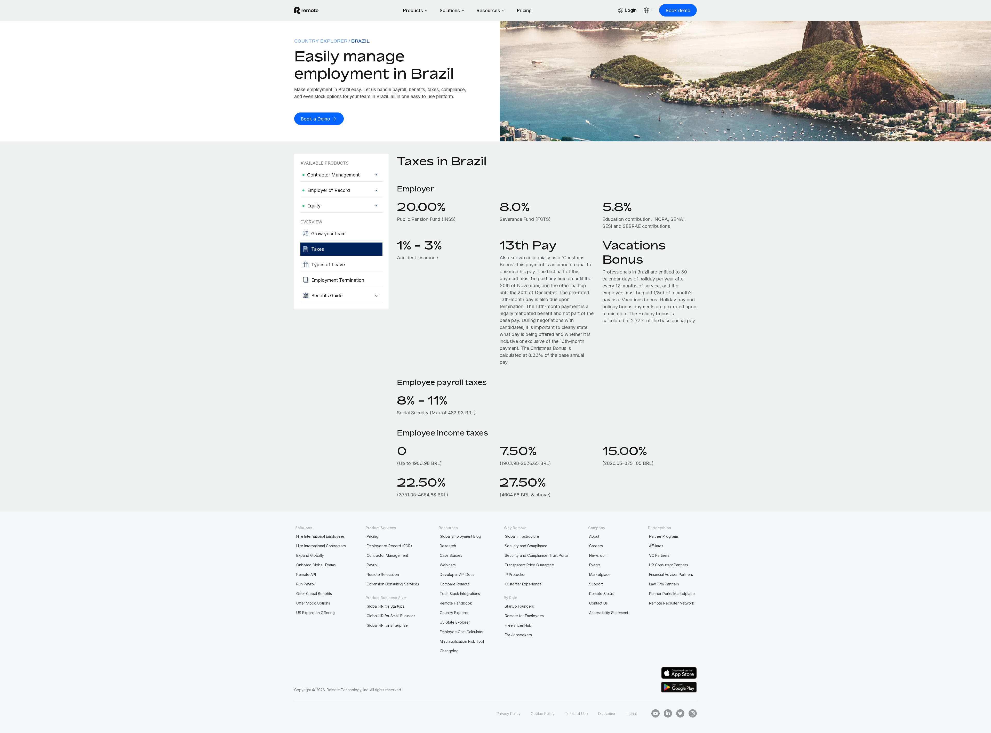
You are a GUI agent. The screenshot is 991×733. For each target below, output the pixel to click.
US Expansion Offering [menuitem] (315, 612)
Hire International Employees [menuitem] (320, 536)
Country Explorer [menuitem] (321, 41)
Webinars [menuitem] (448, 565)
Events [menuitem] (595, 565)
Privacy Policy (509, 713)
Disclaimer (607, 713)
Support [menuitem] (596, 584)
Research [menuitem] (448, 546)
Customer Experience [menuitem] (523, 584)
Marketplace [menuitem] (600, 574)
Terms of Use (576, 713)
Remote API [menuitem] (306, 574)
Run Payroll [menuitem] (305, 584)
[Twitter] (680, 713)
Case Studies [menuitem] (451, 555)
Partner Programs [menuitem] (664, 536)
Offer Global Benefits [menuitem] (314, 593)
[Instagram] (693, 713)
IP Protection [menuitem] (515, 574)
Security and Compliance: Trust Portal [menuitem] (537, 555)
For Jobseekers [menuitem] (518, 635)
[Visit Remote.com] (306, 10)
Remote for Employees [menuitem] (524, 616)
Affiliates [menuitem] (656, 546)
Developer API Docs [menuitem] (457, 574)
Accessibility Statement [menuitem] (608, 612)
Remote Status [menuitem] (601, 593)
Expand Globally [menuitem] (310, 555)
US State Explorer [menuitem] (455, 622)
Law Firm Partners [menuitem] (664, 584)
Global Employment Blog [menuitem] (460, 536)
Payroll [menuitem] (372, 565)
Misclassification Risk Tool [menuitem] (462, 641)
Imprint (631, 713)
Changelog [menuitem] (449, 651)
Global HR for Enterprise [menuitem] (387, 625)
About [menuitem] (594, 536)
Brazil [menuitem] (360, 41)
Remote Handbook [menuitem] (456, 603)
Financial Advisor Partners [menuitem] (671, 574)
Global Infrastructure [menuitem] (522, 536)
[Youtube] (655, 713)
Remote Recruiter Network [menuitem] (671, 603)
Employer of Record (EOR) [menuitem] (389, 546)
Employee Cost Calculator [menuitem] (462, 632)
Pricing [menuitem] (372, 536)
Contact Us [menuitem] (598, 603)
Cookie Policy (543, 713)
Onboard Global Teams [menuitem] (316, 565)
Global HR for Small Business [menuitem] (391, 616)
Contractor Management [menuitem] (387, 555)
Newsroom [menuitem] (598, 555)
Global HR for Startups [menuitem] (385, 606)
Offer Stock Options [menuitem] (313, 603)
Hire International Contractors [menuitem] (321, 546)
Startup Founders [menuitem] (519, 606)
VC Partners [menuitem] (659, 555)
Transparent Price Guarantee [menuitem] (529, 565)
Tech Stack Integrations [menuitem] (460, 593)
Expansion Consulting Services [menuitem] (393, 584)
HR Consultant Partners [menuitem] (668, 565)
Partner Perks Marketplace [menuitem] (672, 593)
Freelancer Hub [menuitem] (518, 625)
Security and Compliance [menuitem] (526, 546)
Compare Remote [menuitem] (455, 584)
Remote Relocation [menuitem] (383, 574)
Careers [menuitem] (596, 546)
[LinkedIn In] (668, 713)
